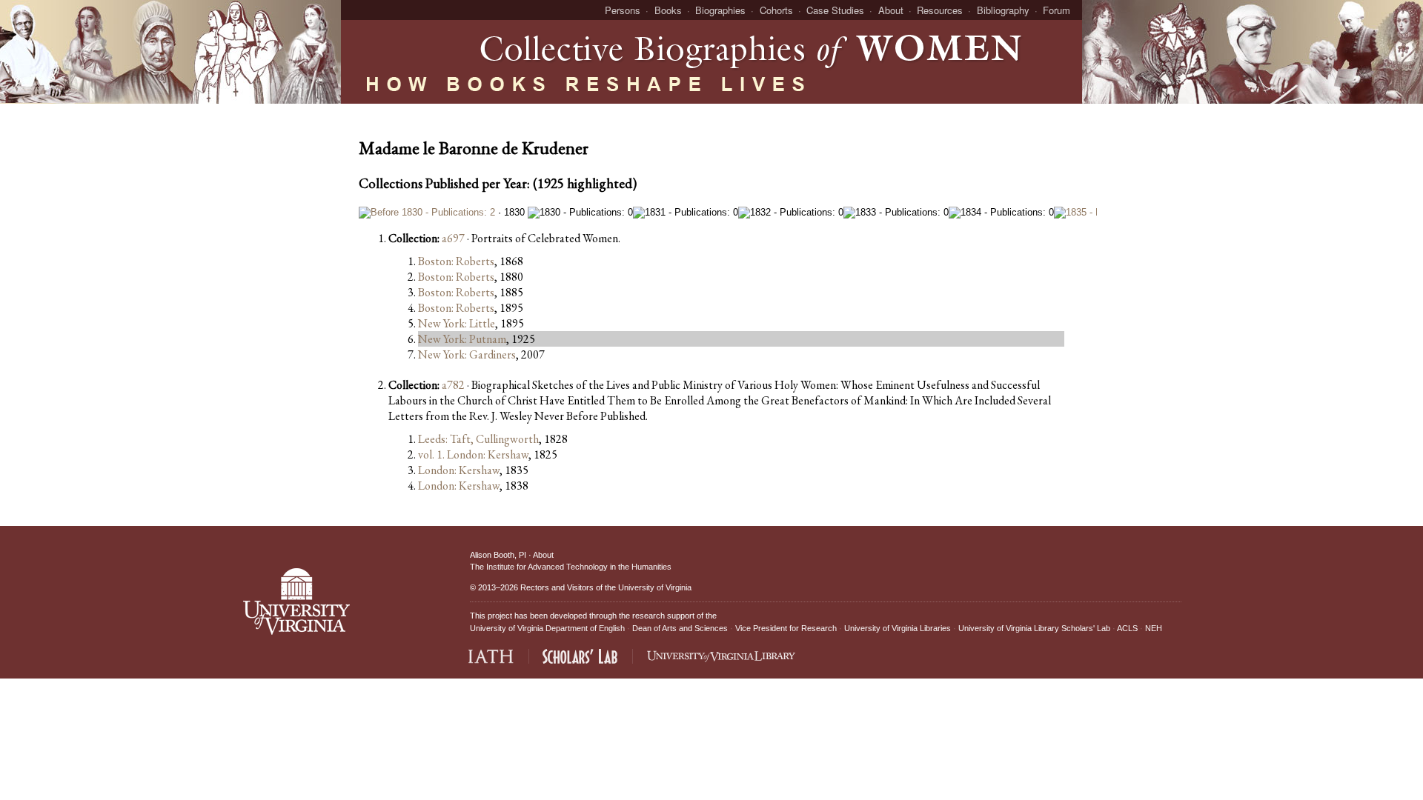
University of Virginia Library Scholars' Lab (1034, 628)
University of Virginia (654, 587)
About (890, 10)
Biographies (720, 10)
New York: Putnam (462, 339)
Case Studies (835, 10)
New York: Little (456, 323)
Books (668, 10)
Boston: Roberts (456, 261)
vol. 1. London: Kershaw (473, 454)
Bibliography (1003, 10)
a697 (453, 238)
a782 (453, 385)
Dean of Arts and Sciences (680, 628)
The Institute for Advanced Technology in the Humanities (570, 566)
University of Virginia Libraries (897, 628)
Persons (622, 10)
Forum (1056, 10)
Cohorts (776, 10)
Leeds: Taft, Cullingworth (478, 439)
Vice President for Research (786, 628)
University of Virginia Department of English (547, 628)
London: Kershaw (459, 470)
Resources (940, 10)
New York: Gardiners (467, 354)
